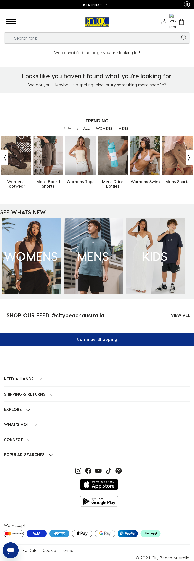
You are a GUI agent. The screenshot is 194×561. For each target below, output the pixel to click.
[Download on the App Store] (99, 484)
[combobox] (97, 38)
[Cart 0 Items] (181, 22)
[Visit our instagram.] (77, 470)
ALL (86, 128)
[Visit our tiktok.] (108, 470)
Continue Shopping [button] (97, 339)
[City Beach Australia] (97, 22)
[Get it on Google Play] (99, 501)
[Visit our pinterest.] (117, 470)
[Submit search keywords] (184, 37)
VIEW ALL (180, 315)
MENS (123, 128)
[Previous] (4, 157)
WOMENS (104, 128)
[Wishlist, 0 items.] (172, 22)
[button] (11, 22)
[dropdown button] (105, 5)
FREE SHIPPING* (92, 4)
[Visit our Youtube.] (98, 470)
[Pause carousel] (186, 4)
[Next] (189, 157)
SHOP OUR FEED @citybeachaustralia (55, 315)
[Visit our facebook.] (88, 470)
